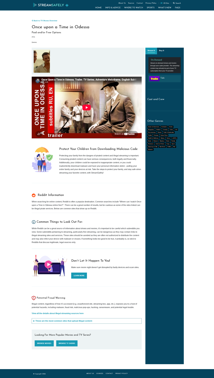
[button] (176, 3)
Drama (159, 132)
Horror (168, 138)
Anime (171, 126)
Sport (173, 143)
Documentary (152, 132)
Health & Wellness (153, 138)
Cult (176, 129)
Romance (151, 143)
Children (158, 129)
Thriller (169, 146)
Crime (171, 129)
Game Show (164, 135)
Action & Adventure (153, 126)
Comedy (165, 129)
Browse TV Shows (67, 343)
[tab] (151, 51)
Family (150, 135)
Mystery (162, 141)
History (162, 138)
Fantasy (156, 135)
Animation (164, 126)
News (167, 141)
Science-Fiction (160, 143)
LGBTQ (174, 138)
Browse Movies (44, 343)
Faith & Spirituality (169, 132)
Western (150, 149)
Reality (173, 141)
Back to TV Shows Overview (45, 21)
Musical (155, 141)
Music (149, 141)
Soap (168, 143)
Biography (151, 129)
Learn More (79, 276)
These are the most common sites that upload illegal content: (64, 321)
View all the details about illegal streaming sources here (58, 313)
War (174, 146)
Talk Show (162, 146)
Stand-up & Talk (152, 146)
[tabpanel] (164, 70)
